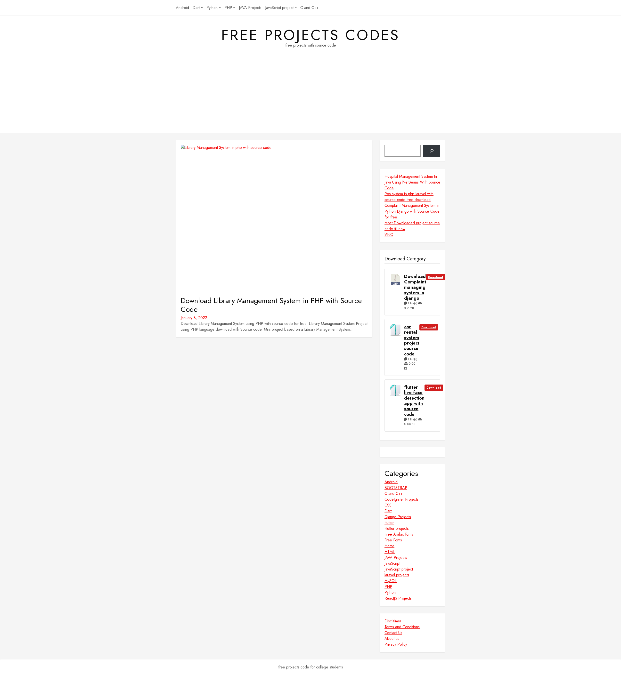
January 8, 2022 (194, 318)
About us (391, 638)
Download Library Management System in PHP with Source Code (271, 305)
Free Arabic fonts (398, 534)
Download (435, 277)
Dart (196, 7)
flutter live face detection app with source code (414, 401)
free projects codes (310, 35)
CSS (388, 505)
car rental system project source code (411, 340)
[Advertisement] (310, 99)
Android (182, 7)
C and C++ (309, 7)
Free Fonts (393, 540)
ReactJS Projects (398, 598)
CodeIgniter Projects (401, 499)
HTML (389, 551)
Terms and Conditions (402, 627)
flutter (389, 522)
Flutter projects (396, 528)
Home (389, 546)
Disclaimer (392, 621)
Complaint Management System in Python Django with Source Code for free (412, 211)
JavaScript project (279, 7)
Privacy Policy (395, 644)
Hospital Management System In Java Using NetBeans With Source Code (412, 182)
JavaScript (392, 563)
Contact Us (393, 632)
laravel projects (396, 575)
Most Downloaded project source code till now (412, 226)
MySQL (390, 581)
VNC (388, 234)
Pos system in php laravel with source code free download (408, 196)
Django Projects (397, 517)
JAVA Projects (250, 7)
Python (212, 7)
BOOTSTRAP (395, 487)
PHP (228, 7)
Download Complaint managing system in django (415, 287)
